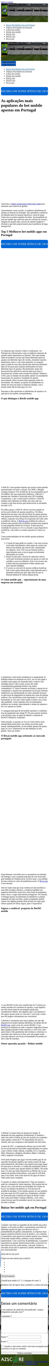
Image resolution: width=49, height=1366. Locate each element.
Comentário (6, 1316)
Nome (4, 1337)
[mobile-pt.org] (4, 16)
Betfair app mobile (13, 32)
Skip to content (7, 2)
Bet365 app (10, 36)
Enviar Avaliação (8, 1276)
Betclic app (10, 34)
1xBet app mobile (13, 30)
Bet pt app (10, 39)
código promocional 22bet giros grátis (26, 204)
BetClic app (23, 521)
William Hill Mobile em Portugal (19, 27)
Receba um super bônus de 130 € (24, 91)
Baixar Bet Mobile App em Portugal (20, 25)
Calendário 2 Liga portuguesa (36, 1361)
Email (4, 1342)
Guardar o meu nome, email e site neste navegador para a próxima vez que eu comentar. (24, 1347)
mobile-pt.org (31, 1364)
